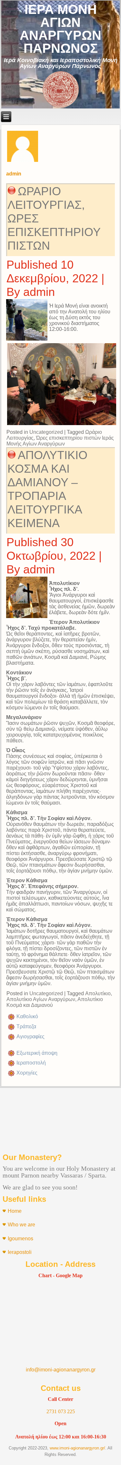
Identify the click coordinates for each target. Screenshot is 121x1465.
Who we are (21, 1224)
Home (15, 1211)
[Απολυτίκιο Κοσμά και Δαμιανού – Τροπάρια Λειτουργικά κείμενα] (27, 618)
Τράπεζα (26, 1026)
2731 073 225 (60, 1411)
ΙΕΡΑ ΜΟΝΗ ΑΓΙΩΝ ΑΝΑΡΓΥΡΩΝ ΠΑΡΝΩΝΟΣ (60, 28)
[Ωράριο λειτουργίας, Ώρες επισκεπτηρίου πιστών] (27, 340)
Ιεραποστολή (31, 1062)
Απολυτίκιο (98, 993)
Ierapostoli (20, 1252)
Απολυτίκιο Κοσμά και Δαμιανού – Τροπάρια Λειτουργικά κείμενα (47, 489)
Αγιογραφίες (30, 1036)
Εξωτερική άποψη (36, 1053)
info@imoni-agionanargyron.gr (61, 1369)
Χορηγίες (26, 1073)
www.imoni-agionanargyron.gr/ (77, 1448)
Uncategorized (46, 432)
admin (39, 292)
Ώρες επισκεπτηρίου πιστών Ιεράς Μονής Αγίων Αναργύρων (60, 440)
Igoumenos (20, 1238)
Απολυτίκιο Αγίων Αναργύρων (40, 999)
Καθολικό (27, 1016)
